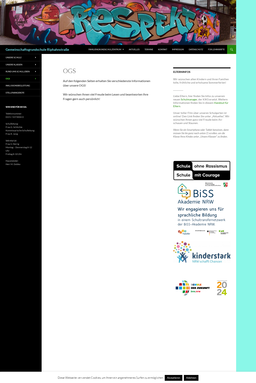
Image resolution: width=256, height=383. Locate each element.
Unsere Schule (14, 57)
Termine (148, 49)
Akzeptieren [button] (173, 377)
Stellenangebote (15, 92)
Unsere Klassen (14, 64)
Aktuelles (134, 49)
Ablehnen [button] (191, 377)
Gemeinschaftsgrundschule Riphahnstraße (37, 49)
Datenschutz (196, 49)
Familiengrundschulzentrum (104, 49)
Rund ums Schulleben (18, 71)
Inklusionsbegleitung (18, 85)
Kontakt (162, 49)
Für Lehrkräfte (216, 49)
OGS (8, 78)
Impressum (178, 49)
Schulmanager (189, 99)
